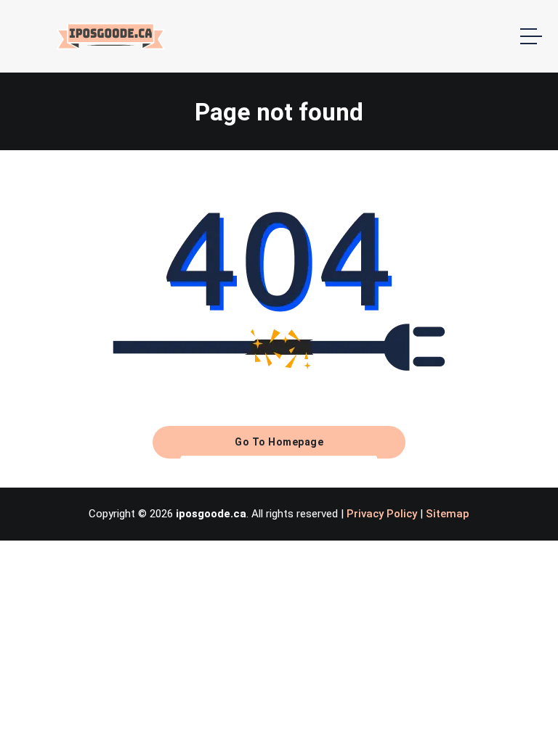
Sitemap (447, 513)
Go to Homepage (279, 442)
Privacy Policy (382, 513)
